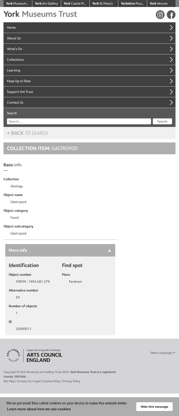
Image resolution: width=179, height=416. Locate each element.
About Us (14, 38)
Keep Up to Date (19, 81)
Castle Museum (77, 3)
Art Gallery (46, 3)
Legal (36, 381)
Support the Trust (20, 92)
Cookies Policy (51, 381)
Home (11, 27)
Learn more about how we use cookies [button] (39, 409)
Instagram (160, 14)
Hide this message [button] (154, 406)
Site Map (9, 381)
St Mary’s (102, 3)
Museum (134, 3)
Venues (159, 3)
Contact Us (15, 102)
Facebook (171, 14)
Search (12, 113)
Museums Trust (19, 3)
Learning (13, 70)
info (18, 250)
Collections (15, 59)
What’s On (14, 49)
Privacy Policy (71, 381)
